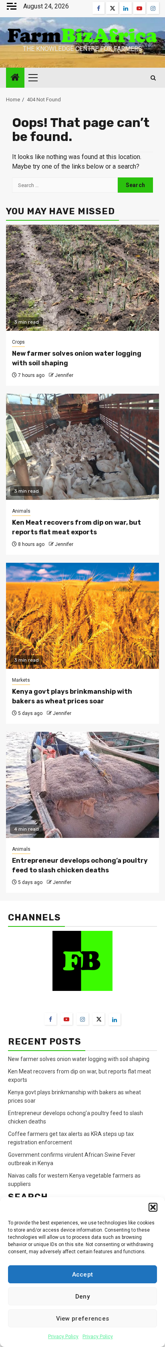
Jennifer (64, 375)
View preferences (82, 1318)
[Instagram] (82, 1019)
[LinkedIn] (115, 1019)
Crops (18, 342)
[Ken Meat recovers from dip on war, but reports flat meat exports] (82, 447)
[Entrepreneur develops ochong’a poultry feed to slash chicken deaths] (82, 785)
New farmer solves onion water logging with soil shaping (78, 1059)
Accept (82, 1274)
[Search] (153, 78)
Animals (21, 511)
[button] (153, 1207)
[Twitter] (99, 1019)
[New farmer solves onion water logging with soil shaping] (82, 278)
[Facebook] (50, 1019)
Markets (21, 680)
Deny (82, 1296)
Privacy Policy (63, 1336)
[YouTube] (66, 1019)
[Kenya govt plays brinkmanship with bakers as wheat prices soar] (82, 616)
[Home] (15, 78)
